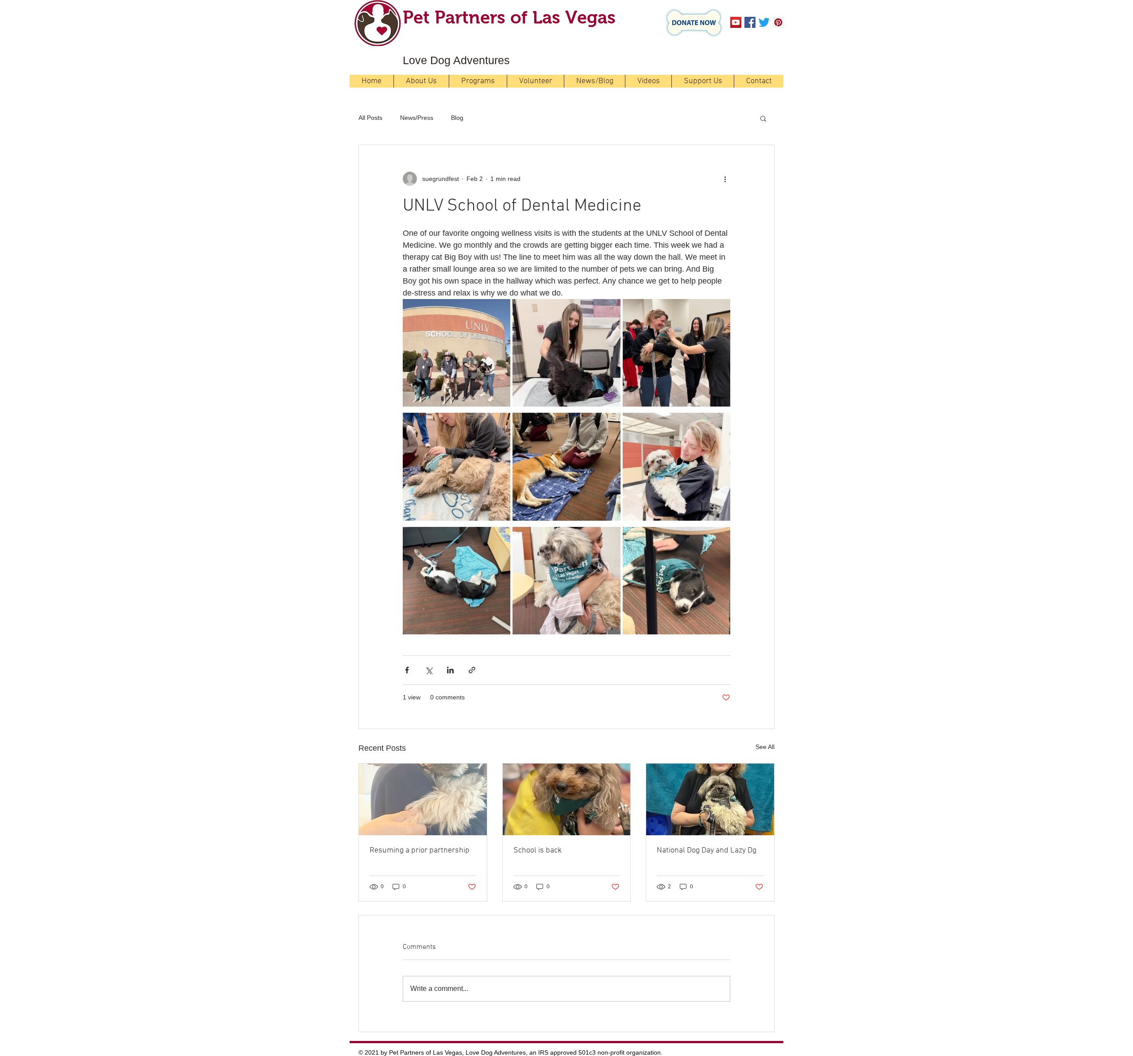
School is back (537, 850)
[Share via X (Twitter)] (428, 670)
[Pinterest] (778, 22)
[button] (763, 118)
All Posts (370, 117)
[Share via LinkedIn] (450, 670)
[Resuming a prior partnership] (423, 799)
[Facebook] (749, 22)
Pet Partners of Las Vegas (509, 17)
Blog (457, 117)
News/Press (416, 117)
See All (765, 746)
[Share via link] (472, 670)
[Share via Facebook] (407, 670)
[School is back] (567, 799)
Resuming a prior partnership (420, 850)
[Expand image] (456, 353)
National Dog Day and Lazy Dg (706, 850)
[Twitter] (764, 22)
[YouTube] (735, 22)
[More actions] (725, 178)
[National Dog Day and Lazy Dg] (710, 799)
